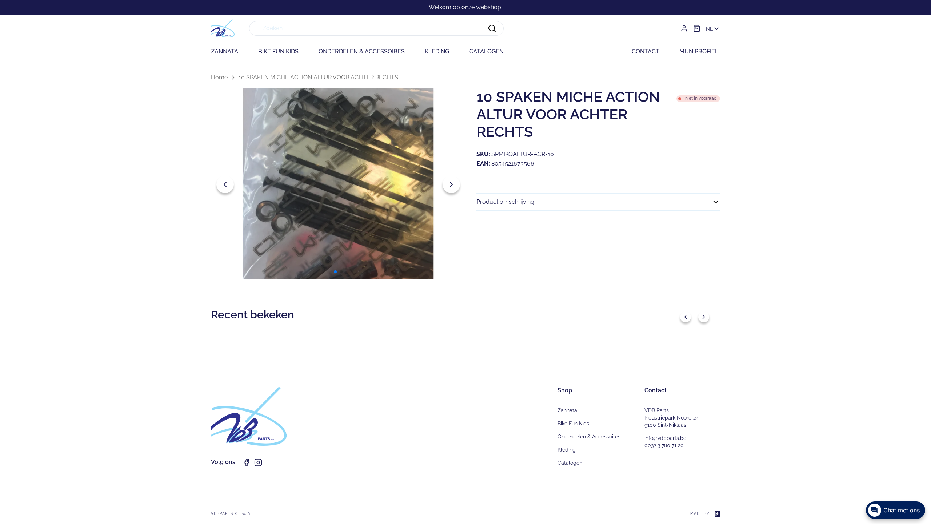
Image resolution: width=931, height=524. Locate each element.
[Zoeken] (492, 28)
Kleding (567, 450)
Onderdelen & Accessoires (589, 437)
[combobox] (376, 28)
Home (219, 77)
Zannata (567, 410)
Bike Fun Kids (573, 423)
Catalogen (570, 463)
